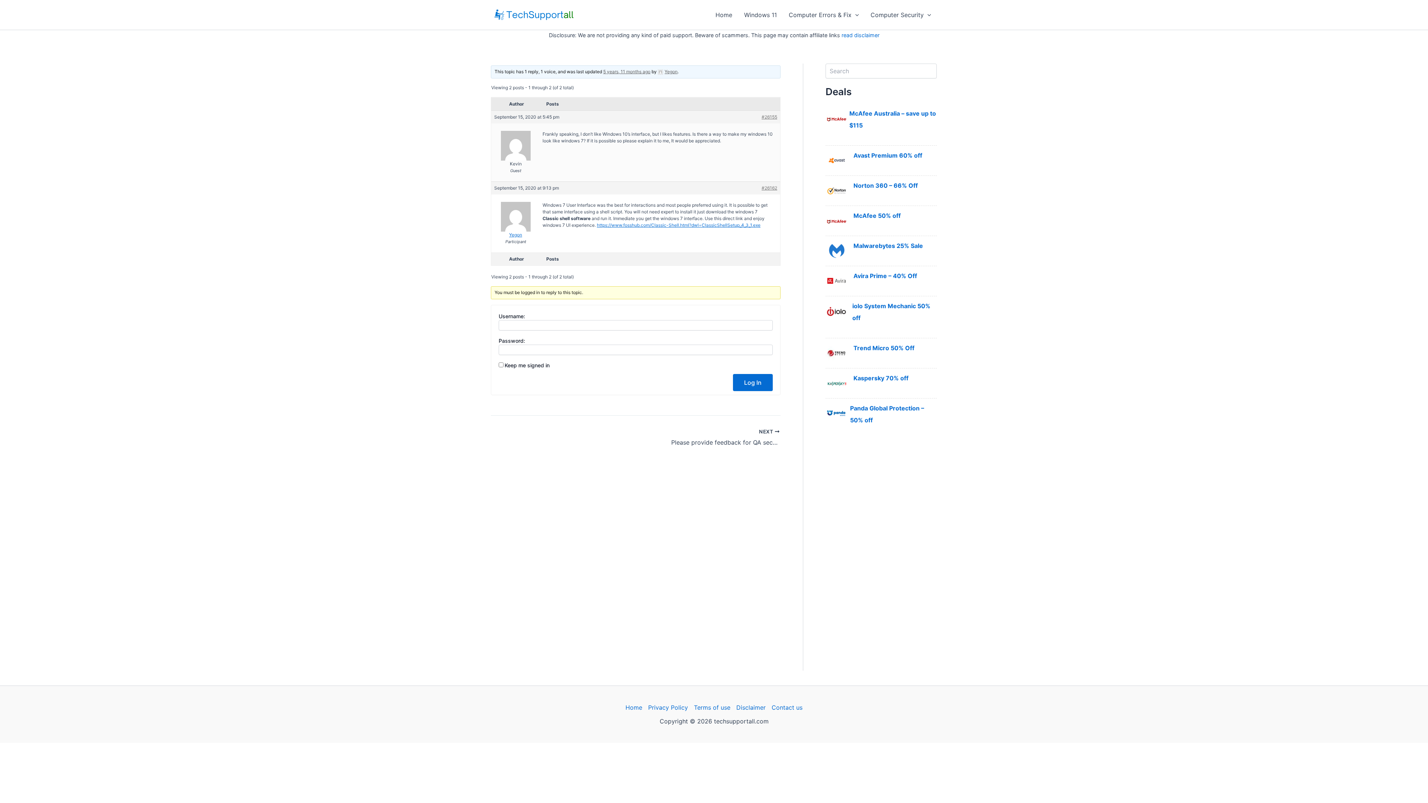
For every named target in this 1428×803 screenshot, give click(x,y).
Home (723, 15)
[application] (855, 15)
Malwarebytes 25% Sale (888, 245)
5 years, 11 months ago (626, 71)
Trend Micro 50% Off (883, 348)
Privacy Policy (668, 707)
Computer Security (897, 15)
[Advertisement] (881, 559)
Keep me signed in (527, 365)
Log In (753, 382)
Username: (512, 316)
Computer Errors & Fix (820, 15)
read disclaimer (860, 35)
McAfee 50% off (877, 215)
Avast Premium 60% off (887, 155)
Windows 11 (760, 15)
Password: (512, 341)
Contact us (787, 707)
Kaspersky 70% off (880, 378)
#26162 (769, 188)
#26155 (769, 117)
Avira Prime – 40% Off (885, 276)
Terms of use (712, 707)
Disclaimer (751, 707)
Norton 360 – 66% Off (885, 185)
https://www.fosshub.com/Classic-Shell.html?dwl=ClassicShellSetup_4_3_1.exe (678, 225)
